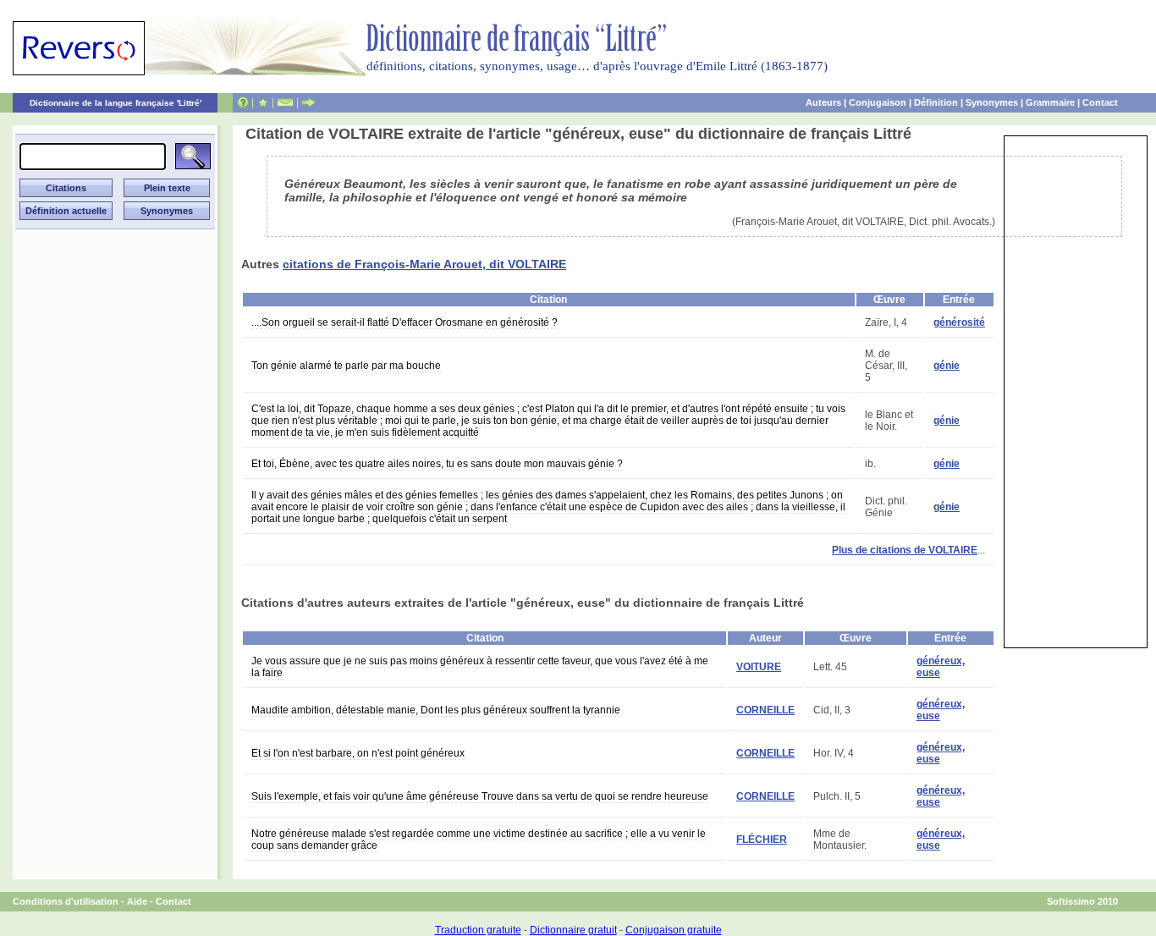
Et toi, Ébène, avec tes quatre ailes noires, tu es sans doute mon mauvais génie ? (437, 464)
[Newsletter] (285, 102)
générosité (959, 322)
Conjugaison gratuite (673, 930)
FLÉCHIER (761, 839)
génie (946, 366)
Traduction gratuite (478, 930)
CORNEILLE (765, 710)
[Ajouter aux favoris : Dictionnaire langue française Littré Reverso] (262, 102)
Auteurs (823, 102)
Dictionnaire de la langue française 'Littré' (115, 102)
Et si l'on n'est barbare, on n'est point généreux (358, 753)
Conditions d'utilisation (65, 901)
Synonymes (992, 102)
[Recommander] (308, 102)
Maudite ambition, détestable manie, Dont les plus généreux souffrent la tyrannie (435, 710)
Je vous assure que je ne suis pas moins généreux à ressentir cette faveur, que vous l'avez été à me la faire (479, 667)
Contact (1100, 102)
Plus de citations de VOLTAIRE (904, 550)
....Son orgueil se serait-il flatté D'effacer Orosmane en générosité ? (404, 322)
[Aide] (243, 102)
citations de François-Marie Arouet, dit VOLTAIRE (424, 264)
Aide (137, 901)
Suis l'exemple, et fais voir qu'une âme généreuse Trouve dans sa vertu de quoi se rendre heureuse (479, 796)
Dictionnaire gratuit (573, 930)
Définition (936, 102)
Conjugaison (877, 102)
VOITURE (758, 667)
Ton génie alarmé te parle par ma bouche (346, 366)
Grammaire (1050, 102)
